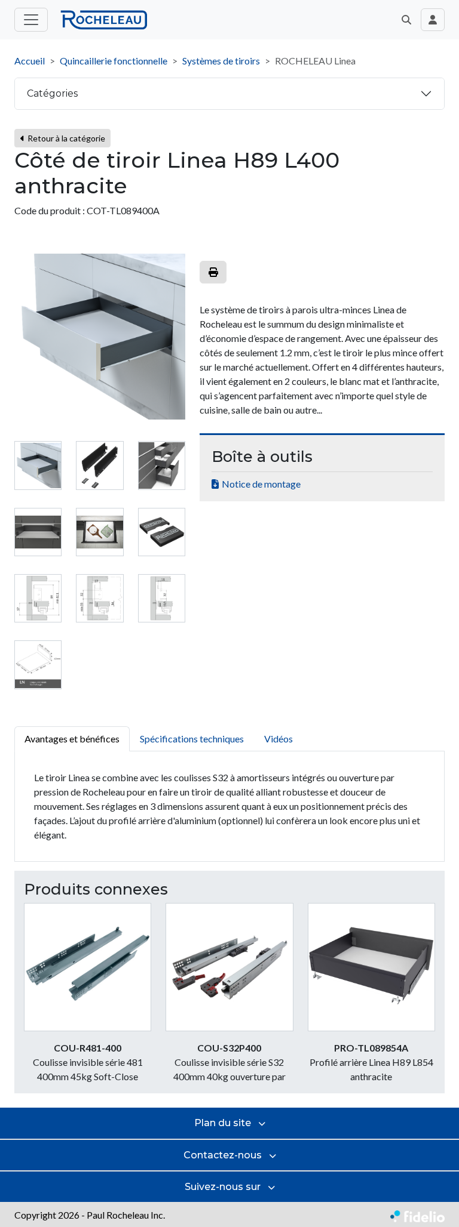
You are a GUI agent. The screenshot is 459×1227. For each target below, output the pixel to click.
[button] (406, 20)
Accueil (29, 60)
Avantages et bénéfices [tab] (72, 738)
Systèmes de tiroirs (221, 60)
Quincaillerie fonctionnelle (113, 60)
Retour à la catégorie (65, 138)
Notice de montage (261, 483)
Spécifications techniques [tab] (192, 738)
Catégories (52, 93)
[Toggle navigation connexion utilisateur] (433, 19)
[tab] (38, 465)
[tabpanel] (229, 806)
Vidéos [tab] (278, 738)
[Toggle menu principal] (31, 20)
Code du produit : (49, 210)
